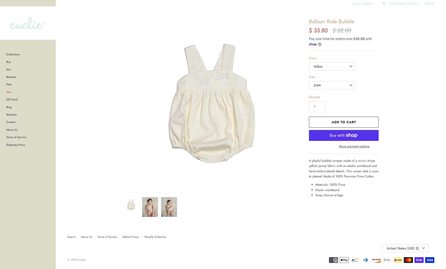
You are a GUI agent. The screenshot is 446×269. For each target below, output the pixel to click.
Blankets (11, 77)
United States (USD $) (402, 3)
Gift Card (11, 99)
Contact (10, 122)
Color (313, 58)
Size (312, 76)
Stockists (11, 114)
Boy (8, 62)
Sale (8, 92)
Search (71, 237)
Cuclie (82, 260)
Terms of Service (16, 137)
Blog (9, 107)
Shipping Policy (15, 145)
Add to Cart (344, 122)
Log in (356, 3)
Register (368, 3)
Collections (13, 54)
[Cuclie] (28, 23)
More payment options (354, 146)
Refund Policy (131, 237)
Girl (8, 69)
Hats (9, 84)
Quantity (314, 97)
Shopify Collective (155, 237)
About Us (11, 130)
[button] (287, 105)
